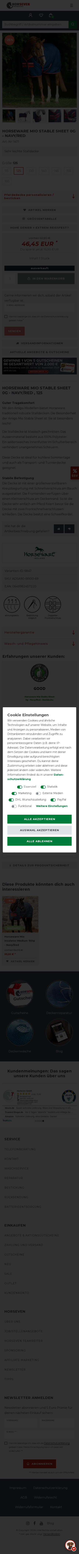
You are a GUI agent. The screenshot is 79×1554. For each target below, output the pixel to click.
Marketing (24, 793)
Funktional (25, 806)
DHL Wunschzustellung (30, 799)
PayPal (61, 799)
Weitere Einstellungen (52, 806)
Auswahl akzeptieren (39, 830)
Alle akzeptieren (39, 819)
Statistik (52, 786)
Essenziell (30, 786)
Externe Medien (52, 793)
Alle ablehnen (39, 841)
